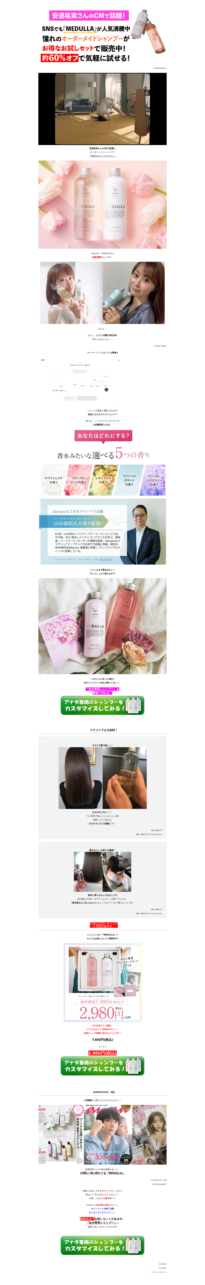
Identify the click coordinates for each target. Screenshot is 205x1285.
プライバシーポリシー (159, 1272)
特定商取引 (163, 1268)
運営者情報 (163, 1264)
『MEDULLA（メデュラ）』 (102, 156)
